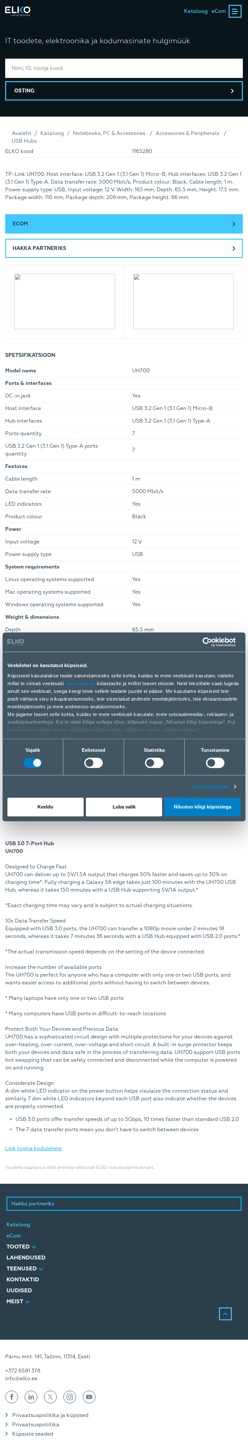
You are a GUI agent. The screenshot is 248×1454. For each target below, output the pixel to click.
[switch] (93, 763)
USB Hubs (24, 141)
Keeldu (45, 807)
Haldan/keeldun (210, 786)
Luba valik (124, 807)
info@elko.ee (21, 1378)
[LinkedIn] (31, 1397)
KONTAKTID (22, 1279)
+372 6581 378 (22, 1371)
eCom (219, 11)
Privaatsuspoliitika (35, 1424)
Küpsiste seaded (32, 1434)
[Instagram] (69, 1397)
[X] (50, 1397)
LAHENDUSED (26, 1257)
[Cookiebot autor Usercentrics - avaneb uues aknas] (212, 642)
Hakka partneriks (39, 248)
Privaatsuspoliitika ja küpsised (50, 1415)
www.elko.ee (80, 683)
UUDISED (19, 1290)
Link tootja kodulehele (33, 1148)
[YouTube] (89, 1397)
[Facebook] (11, 1397)
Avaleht (21, 133)
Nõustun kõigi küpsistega (202, 807)
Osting (24, 91)
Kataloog (196, 11)
